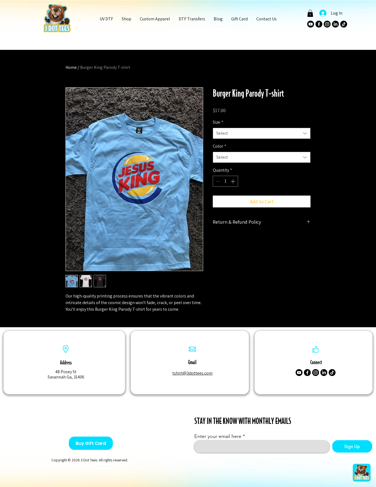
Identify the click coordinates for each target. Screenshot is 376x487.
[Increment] (233, 181)
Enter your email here (217, 436)
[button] (126, 19)
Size (218, 122)
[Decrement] (217, 181)
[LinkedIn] (335, 24)
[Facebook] (318, 24)
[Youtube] (310, 24)
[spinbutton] (225, 181)
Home (71, 67)
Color (219, 146)
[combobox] (261, 133)
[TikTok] (343, 24)
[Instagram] (327, 24)
